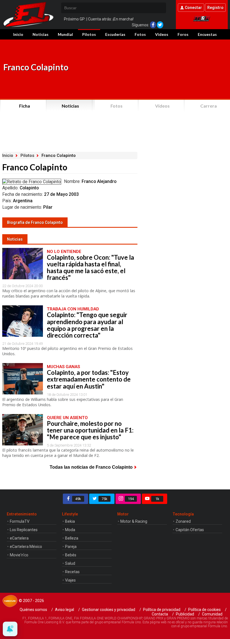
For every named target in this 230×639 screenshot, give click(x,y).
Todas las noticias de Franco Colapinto (91, 467)
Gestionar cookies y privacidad (108, 609)
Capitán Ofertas (190, 530)
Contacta (160, 614)
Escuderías (115, 34)
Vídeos (161, 34)
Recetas (72, 572)
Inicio (18, 34)
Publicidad (185, 614)
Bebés (70, 555)
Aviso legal (64, 609)
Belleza (71, 538)
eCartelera (19, 538)
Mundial (65, 34)
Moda (70, 530)
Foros (183, 34)
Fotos (140, 34)
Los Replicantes (24, 530)
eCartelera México (26, 546)
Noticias (41, 34)
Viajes (70, 580)
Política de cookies (204, 609)
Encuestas (207, 34)
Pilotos (89, 34)
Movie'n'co (19, 555)
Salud (70, 563)
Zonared (183, 521)
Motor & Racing (133, 521)
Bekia (70, 521)
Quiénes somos (33, 609)
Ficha (24, 105)
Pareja (71, 546)
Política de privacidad (161, 609)
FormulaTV (19, 521)
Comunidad (212, 614)
